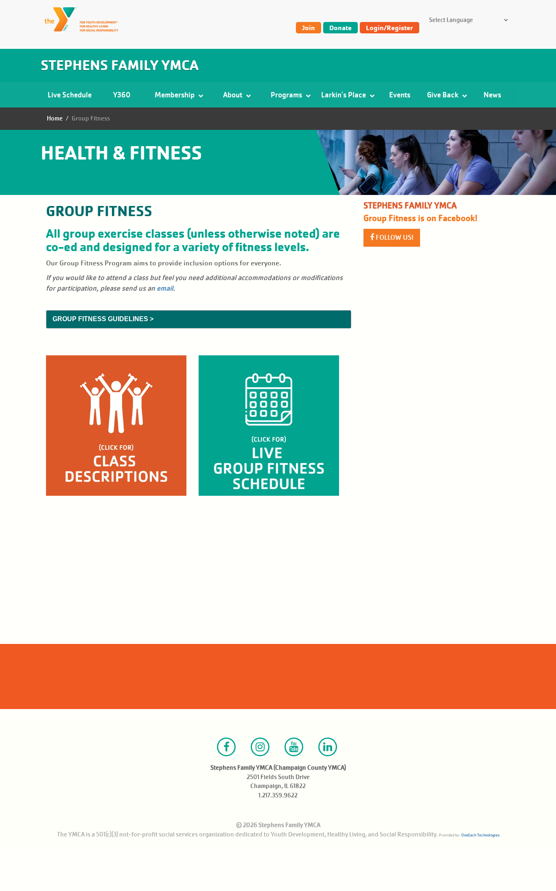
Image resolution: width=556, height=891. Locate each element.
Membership (175, 94)
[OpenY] (85, 19)
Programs (287, 94)
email (165, 288)
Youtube (294, 747)
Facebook (226, 747)
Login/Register (389, 27)
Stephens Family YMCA (120, 65)
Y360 (121, 94)
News (492, 94)
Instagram (260, 747)
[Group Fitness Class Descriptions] (116, 425)
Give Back (443, 94)
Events (399, 94)
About (233, 94)
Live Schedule (70, 94)
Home (55, 118)
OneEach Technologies (480, 835)
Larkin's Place (344, 94)
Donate (340, 27)
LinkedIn (327, 747)
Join (308, 27)
